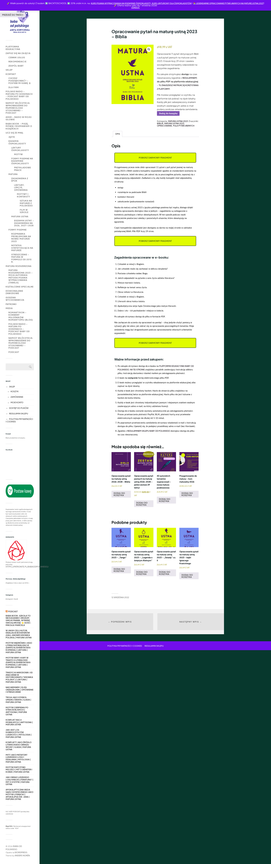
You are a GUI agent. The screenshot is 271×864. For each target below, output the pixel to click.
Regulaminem (189, 78)
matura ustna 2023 (174, 123)
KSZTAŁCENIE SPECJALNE (19, 286)
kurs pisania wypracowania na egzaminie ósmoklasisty (121, 3)
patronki (11, 304)
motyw (18, 154)
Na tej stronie (137, 369)
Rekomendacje (17, 61)
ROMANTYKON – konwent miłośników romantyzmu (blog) (20, 316)
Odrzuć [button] (135, 7)
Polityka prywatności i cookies (124, 646)
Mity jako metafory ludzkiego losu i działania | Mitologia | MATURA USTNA (18, 758)
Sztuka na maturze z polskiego (26, 203)
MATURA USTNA (19, 216)
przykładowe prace (22, 168)
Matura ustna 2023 (178, 121)
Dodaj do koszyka (168, 113)
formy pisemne (17, 229)
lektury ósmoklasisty (20, 148)
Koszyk (14, 391)
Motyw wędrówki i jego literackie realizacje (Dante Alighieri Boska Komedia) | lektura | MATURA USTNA (19, 648)
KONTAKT (11, 74)
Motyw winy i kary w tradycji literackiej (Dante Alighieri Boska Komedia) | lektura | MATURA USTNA (18, 662)
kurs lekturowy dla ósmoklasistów (171, 3)
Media (9, 308)
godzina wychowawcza (15, 298)
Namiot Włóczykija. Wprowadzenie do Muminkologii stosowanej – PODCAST (18, 108)
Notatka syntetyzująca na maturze (22, 247)
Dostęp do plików (19, 408)
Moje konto (17, 402)
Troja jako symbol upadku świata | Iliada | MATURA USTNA (18, 699)
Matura (13, 174)
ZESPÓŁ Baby (16, 65)
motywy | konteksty (23, 195)
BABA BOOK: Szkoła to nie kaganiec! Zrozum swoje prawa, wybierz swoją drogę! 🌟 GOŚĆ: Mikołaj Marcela (18, 620)
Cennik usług (16, 57)
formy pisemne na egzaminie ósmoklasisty (22, 161)
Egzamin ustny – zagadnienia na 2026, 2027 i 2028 (24, 223)
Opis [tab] (117, 134)
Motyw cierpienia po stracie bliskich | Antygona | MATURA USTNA (17, 711)
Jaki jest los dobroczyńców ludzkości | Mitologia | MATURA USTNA (19, 733)
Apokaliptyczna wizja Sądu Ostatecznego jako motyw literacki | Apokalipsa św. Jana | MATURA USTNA (19, 794)
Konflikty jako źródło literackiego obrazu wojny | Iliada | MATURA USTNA (18, 746)
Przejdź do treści (12, 14)
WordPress (21, 852)
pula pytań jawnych (183, 125)
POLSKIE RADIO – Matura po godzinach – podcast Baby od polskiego (19, 95)
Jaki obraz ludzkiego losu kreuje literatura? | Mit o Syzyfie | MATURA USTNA (19, 780)
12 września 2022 (120, 597)
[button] (148, 49)
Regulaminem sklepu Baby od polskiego (148, 431)
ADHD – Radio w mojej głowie (19, 118)
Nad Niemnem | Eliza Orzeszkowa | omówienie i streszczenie (19, 689)
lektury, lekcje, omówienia (21, 187)
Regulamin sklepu (18, 413)
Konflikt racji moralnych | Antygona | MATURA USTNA (19, 722)
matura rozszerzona (18, 266)
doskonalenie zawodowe (14, 292)
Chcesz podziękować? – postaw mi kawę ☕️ (19, 80)
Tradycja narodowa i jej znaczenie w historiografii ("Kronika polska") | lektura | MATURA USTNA (19, 677)
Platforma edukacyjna (13, 47)
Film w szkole (24, 211)
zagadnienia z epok (19, 179)
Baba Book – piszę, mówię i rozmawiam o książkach (19, 126)
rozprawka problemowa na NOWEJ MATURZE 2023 (21, 237)
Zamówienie (17, 397)
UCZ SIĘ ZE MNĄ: (15, 132)
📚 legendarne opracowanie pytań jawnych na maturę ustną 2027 (228, 3)
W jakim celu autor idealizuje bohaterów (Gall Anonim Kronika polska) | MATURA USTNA (19, 634)
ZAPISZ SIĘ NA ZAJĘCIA (18, 53)
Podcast (13, 352)
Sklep (9, 70)
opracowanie (164, 125)
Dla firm (13, 87)
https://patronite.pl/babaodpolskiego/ (27, 566)
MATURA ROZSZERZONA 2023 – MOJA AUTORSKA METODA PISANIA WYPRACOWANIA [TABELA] (20, 276)
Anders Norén (22, 855)
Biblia (160, 123)
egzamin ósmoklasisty (17, 142)
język (11, 137)
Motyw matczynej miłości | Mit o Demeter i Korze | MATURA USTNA (19, 769)
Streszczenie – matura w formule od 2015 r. (21, 258)
